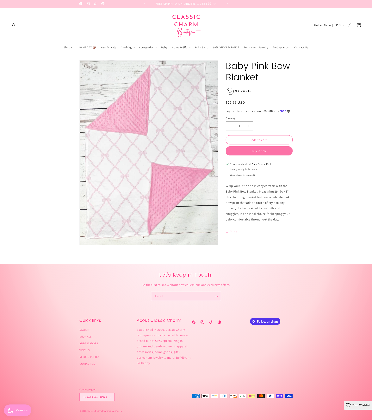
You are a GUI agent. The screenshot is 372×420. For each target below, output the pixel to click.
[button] (14, 25)
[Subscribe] (216, 296)
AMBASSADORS (88, 343)
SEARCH (84, 329)
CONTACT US (87, 363)
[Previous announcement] (144, 3)
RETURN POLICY (89, 357)
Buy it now (259, 151)
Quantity (230, 118)
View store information (244, 175)
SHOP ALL (85, 336)
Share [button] (233, 231)
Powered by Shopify (112, 411)
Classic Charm (94, 411)
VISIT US (84, 350)
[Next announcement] (227, 3)
